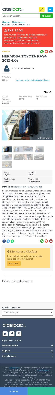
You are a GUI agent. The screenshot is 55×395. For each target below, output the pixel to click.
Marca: (7, 173)
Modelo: (31, 173)
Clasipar (6, 22)
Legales (6, 351)
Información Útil (10, 345)
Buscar (47, 15)
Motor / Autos (18, 22)
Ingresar (15, 263)
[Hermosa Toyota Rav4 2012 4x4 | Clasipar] (7, 147)
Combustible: (9, 180)
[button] (41, 9)
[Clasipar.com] (12, 10)
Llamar (14, 391)
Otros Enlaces (9, 356)
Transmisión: (34, 180)
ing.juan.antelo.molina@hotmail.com (32, 80)
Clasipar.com (14, 367)
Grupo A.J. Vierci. (43, 370)
